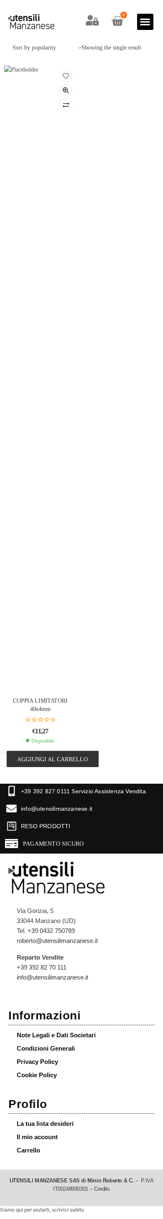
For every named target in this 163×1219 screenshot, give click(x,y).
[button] (145, 22)
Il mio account (37, 1136)
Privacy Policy (37, 1061)
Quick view (66, 90)
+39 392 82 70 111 (41, 967)
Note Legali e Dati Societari (56, 1035)
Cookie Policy (37, 1074)
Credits (102, 1189)
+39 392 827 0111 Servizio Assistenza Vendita (83, 791)
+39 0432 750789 (51, 930)
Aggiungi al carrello (52, 759)
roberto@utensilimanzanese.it (57, 940)
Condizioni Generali (46, 1048)
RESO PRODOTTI (46, 826)
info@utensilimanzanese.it (56, 808)
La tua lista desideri (45, 1123)
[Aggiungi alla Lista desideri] (66, 75)
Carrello (28, 1150)
